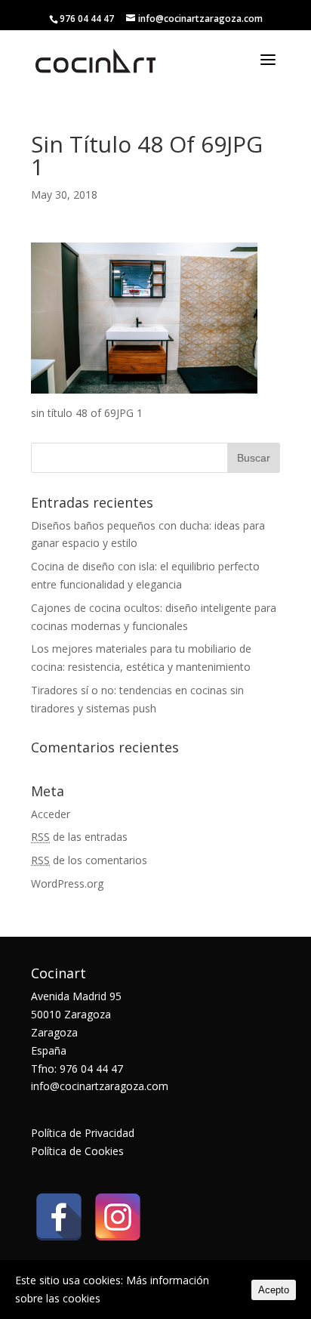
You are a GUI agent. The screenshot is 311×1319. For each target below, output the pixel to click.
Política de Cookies (77, 1151)
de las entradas (79, 836)
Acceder (50, 814)
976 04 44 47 (87, 18)
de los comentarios (89, 860)
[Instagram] (118, 1217)
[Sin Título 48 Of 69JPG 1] (144, 384)
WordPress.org (67, 883)
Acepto (273, 1290)
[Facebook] (59, 1217)
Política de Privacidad (82, 1133)
